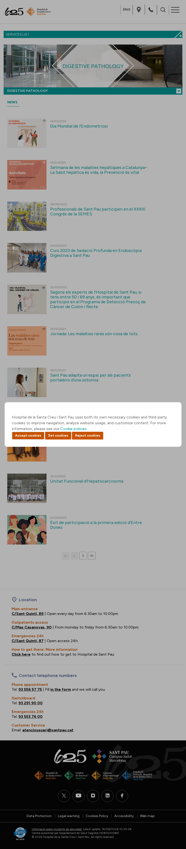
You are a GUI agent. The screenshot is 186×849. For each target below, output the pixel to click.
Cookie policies (73, 428)
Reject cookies (87, 435)
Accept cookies (28, 435)
